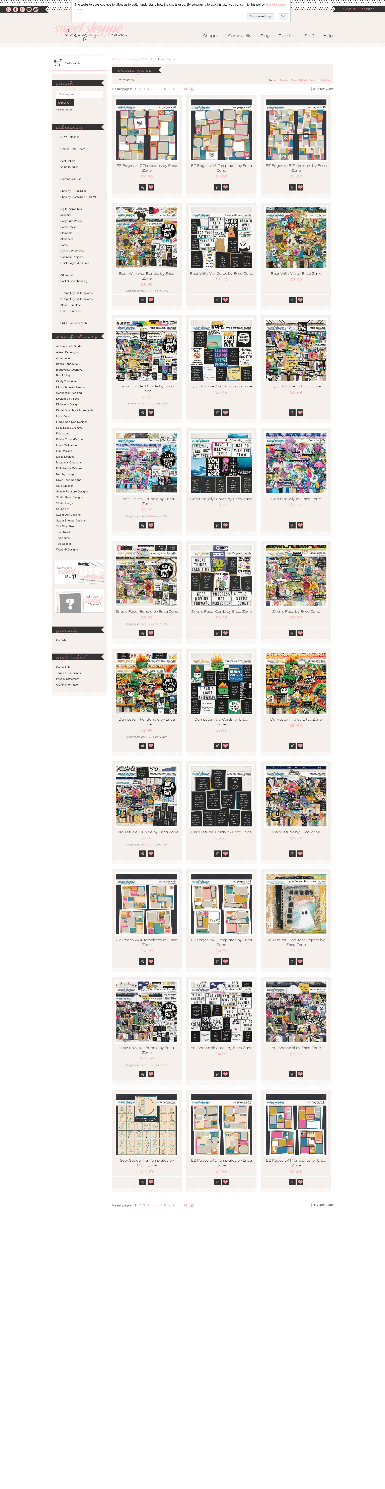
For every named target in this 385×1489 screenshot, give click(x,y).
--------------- (67, 142)
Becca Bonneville (67, 363)
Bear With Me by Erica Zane (296, 274)
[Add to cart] (142, 187)
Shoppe (211, 36)
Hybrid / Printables (72, 251)
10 (174, 89)
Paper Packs (68, 227)
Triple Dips (63, 537)
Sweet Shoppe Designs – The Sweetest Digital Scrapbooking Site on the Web (94, 31)
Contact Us (63, 667)
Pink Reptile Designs (69, 468)
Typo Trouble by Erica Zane (296, 386)
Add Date (326, 80)
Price (294, 80)
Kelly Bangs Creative (69, 427)
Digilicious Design (67, 404)
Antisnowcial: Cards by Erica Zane (221, 1048)
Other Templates (70, 311)
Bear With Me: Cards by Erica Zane (221, 274)
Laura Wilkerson (66, 445)
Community (239, 36)
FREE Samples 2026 (73, 323)
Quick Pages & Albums (74, 263)
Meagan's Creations (69, 462)
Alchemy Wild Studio (69, 346)
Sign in (349, 9)
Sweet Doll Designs (68, 514)
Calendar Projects (71, 257)
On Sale (61, 640)
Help (328, 36)
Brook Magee (64, 375)
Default (303, 80)
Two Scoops (64, 543)
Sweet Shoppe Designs (71, 520)
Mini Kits (65, 215)
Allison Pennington (68, 352)
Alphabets (66, 239)
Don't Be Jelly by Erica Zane (296, 499)
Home (117, 59)
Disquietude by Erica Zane (296, 832)
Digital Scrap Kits (71, 209)
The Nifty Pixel (65, 526)
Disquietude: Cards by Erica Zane (221, 832)
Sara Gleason (65, 485)
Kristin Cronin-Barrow (69, 439)
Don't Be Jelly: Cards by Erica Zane (221, 499)
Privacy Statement (67, 678)
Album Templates (71, 305)
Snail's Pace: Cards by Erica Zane (221, 612)
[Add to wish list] (151, 187)
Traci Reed (63, 532)
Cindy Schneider (66, 381)
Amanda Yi (63, 358)
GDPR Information (67, 684)
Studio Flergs (64, 503)
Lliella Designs (65, 456)
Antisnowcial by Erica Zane (296, 1048)
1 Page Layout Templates (76, 293)
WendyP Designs (67, 549)
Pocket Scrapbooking (73, 281)
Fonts (64, 245)
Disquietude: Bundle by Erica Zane (147, 832)
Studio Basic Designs (69, 497)
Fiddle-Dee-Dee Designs (71, 421)
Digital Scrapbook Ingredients (74, 410)
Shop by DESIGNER (140, 59)
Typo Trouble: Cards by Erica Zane (221, 386)
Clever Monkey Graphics (71, 387)
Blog (265, 36)
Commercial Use (70, 178)
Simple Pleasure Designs (72, 491)
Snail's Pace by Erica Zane (296, 612)
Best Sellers (67, 160)
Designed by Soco (67, 398)
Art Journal (67, 275)
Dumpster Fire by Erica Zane (296, 719)
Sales (312, 80)
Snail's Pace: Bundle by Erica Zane (147, 612)
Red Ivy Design (65, 474)
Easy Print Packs (71, 221)
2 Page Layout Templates (76, 299)
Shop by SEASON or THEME (78, 197)
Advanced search (64, 110)
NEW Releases (69, 136)
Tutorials (287, 36)
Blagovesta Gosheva (69, 369)
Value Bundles (69, 166)
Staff (309, 36)
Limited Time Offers (72, 148)
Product (284, 80)
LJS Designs (64, 450)
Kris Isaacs (63, 433)
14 (185, 89)
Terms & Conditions (68, 673)
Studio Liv (62, 508)
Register (366, 9)
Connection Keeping (69, 392)
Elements (66, 233)
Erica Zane (63, 416)
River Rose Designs (68, 479)
